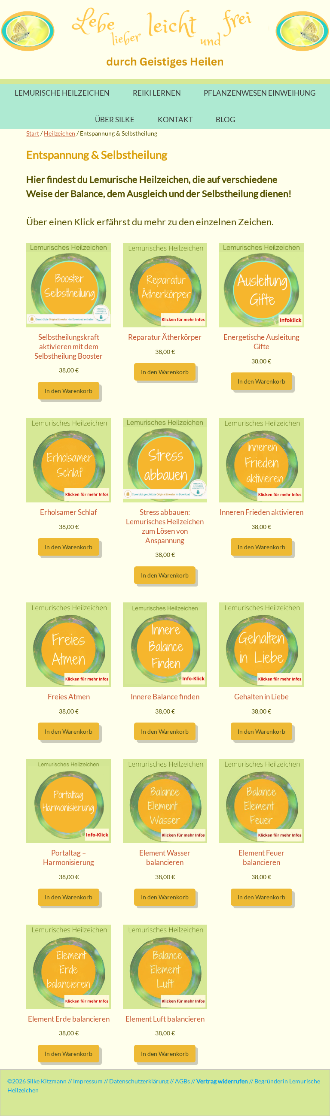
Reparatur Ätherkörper (165, 337)
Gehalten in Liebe (261, 696)
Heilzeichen (59, 133)
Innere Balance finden (165, 696)
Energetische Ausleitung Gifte (261, 342)
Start (32, 133)
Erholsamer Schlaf (68, 512)
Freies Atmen (69, 696)
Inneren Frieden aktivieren (261, 512)
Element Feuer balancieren (261, 857)
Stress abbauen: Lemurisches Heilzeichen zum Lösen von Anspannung (165, 526)
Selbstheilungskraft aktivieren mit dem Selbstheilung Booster (68, 346)
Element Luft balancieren (165, 1018)
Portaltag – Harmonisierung (68, 857)
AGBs (182, 1081)
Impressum (88, 1081)
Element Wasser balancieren (164, 857)
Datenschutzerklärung (138, 1081)
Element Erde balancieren (69, 1018)
